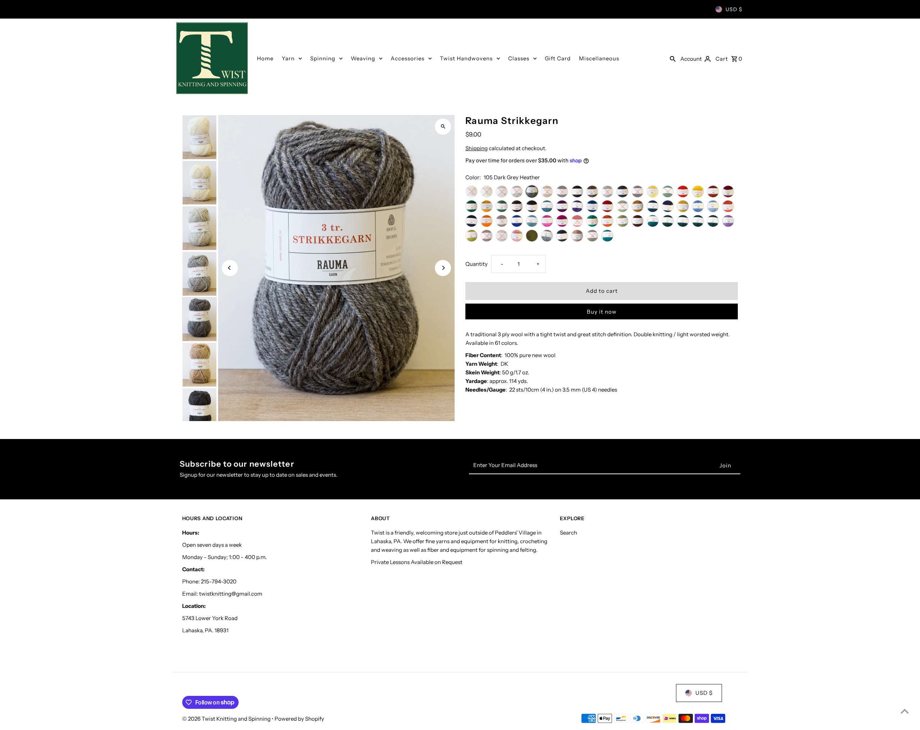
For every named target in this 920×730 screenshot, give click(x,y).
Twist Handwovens (466, 58)
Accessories (407, 58)
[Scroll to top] (905, 711)
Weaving (363, 58)
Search (568, 532)
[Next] (443, 268)
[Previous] (230, 268)
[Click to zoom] (443, 127)
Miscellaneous (599, 58)
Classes (518, 58)
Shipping (476, 148)
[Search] (672, 58)
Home (265, 58)
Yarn (288, 58)
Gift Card (558, 58)
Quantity (476, 263)
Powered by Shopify (299, 718)
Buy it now (602, 311)
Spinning (322, 58)
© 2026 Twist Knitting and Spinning (227, 718)
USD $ (734, 9)
